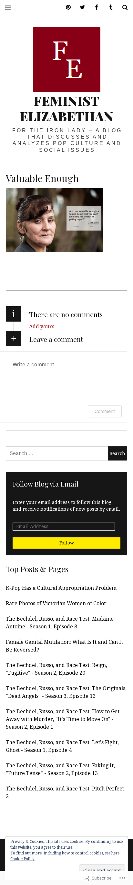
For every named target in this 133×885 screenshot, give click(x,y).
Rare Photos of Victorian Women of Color (56, 603)
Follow (66, 542)
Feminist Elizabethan (66, 108)
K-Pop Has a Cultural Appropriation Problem (61, 588)
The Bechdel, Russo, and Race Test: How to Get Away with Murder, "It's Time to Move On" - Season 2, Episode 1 (62, 719)
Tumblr (108, 7)
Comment (105, 411)
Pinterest (65, 7)
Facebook (94, 7)
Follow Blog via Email (45, 483)
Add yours (41, 327)
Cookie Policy (22, 859)
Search (122, 7)
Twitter (80, 7)
